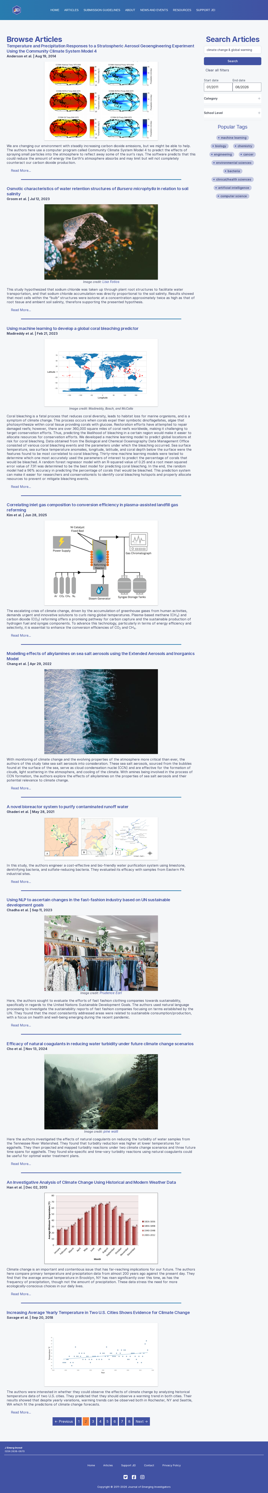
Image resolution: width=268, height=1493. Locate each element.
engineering (223, 154)
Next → (142, 1421)
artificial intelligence (233, 187)
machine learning (233, 137)
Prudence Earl (111, 993)
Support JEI (128, 1465)
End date (239, 80)
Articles (71, 10)
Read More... (21, 170)
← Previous (64, 1421)
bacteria (234, 171)
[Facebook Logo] (134, 1477)
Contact (149, 1465)
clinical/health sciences (233, 179)
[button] (102, 10)
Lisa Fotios (110, 282)
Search (233, 61)
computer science (233, 196)
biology (220, 146)
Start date (211, 80)
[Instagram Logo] (142, 1477)
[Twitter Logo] (126, 1477)
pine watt (110, 1131)
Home (54, 10)
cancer (248, 154)
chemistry (245, 146)
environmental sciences (233, 162)
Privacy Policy (171, 1465)
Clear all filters (217, 70)
